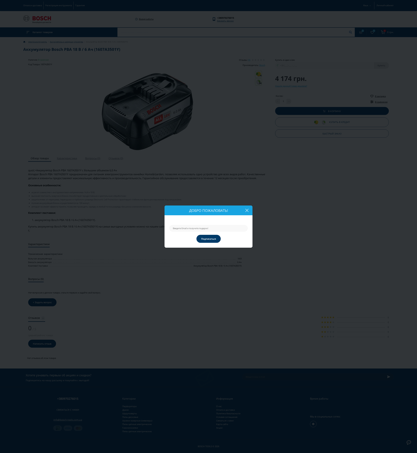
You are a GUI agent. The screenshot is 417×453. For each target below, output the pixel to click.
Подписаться (208, 238)
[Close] (247, 210)
